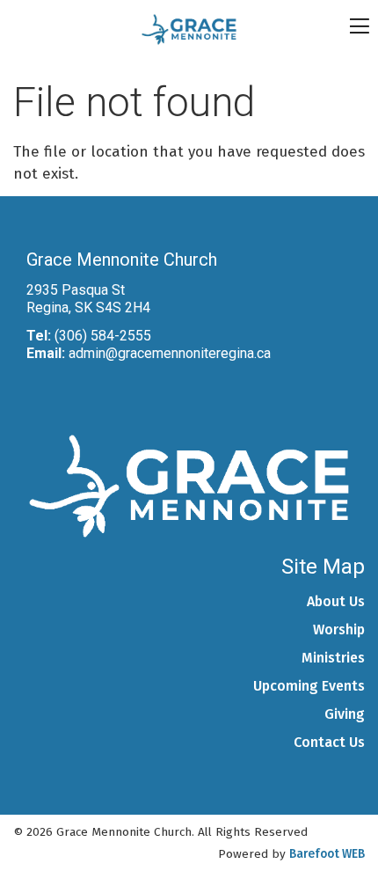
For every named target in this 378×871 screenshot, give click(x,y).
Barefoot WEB (327, 853)
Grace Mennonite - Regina (189, 29)
